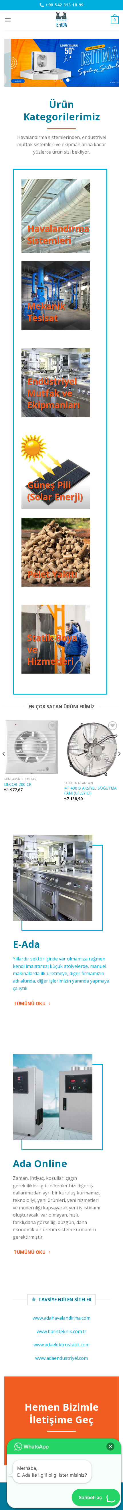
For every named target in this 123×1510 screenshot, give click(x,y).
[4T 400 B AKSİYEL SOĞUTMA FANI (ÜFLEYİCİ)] (91, 749)
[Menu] (7, 20)
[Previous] (4, 765)
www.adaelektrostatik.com (61, 1344)
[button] (110, 1447)
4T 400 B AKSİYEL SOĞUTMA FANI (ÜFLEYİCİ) (90, 791)
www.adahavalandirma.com (61, 1318)
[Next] (119, 765)
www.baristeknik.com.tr (61, 1331)
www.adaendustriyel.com (61, 1358)
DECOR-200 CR (17, 784)
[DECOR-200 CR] (31, 747)
